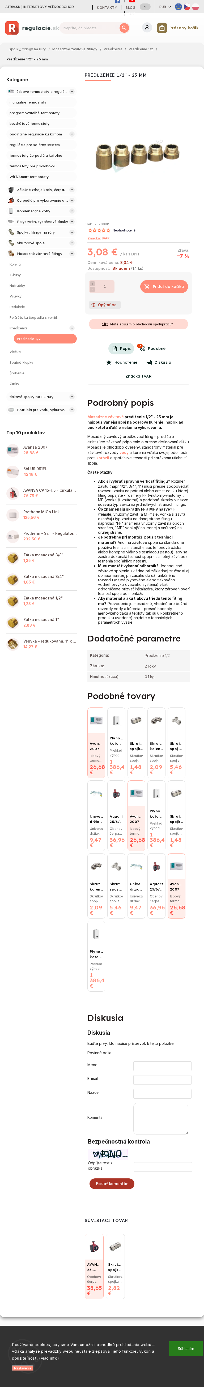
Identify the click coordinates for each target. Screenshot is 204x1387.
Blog (130, 7)
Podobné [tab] (152, 347)
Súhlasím (186, 1348)
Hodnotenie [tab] (126, 362)
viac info (49, 1358)
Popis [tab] (125, 348)
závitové (116, 417)
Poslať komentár (112, 1183)
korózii (102, 458)
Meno (92, 1064)
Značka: (98, 238)
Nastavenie (22, 1368)
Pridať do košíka (168, 286)
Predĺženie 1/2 (157, 655)
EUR (162, 7)
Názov (93, 1092)
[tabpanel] (176, 742)
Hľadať (124, 28)
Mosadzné (97, 417)
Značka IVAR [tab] (138, 376)
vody (124, 452)
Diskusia (163, 362)
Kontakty (107, 7)
